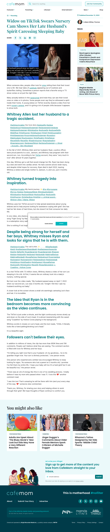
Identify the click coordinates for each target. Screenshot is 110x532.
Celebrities (83, 50)
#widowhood (15, 128)
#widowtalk (40, 254)
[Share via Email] (35, 38)
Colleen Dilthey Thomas (91, 22)
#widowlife (41, 125)
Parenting (14, 15)
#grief (44, 133)
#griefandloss (27, 197)
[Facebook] (80, 501)
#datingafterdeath (17, 257)
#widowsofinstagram (29, 128)
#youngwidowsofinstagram (35, 135)
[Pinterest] (91, 501)
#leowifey (24, 141)
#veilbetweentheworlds (47, 249)
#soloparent (15, 260)
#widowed (31, 254)
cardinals (33, 88)
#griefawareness (17, 135)
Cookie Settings (49, 223)
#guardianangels (44, 252)
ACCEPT (61, 223)
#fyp (44, 189)
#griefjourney (24, 133)
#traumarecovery (17, 143)
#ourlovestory (27, 138)
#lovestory (51, 135)
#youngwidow (54, 257)
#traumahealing (49, 141)
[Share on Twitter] (20, 38)
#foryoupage (52, 189)
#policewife (43, 130)
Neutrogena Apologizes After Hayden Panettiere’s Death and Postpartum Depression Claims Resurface (89, 57)
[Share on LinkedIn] (25, 38)
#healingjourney (35, 141)
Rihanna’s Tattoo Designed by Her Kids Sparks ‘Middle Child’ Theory (86, 441)
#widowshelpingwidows (48, 128)
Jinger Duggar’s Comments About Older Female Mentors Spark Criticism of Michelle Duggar (54, 442)
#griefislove (49, 138)
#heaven (55, 252)
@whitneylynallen (17, 125)
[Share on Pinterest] (30, 38)
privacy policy (80, 481)
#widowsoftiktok (31, 143)
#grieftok (37, 197)
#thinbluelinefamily (45, 192)
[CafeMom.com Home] (15, 3)
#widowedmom (39, 260)
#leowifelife (15, 141)
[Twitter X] (86, 501)
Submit (99, 477)
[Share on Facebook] (15, 38)
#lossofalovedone (46, 265)
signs (44, 85)
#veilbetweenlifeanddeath (26, 249)
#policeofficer (39, 194)
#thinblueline (33, 130)
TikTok (38, 155)
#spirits (13, 252)
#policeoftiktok (27, 194)
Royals (82, 84)
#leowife (34, 265)
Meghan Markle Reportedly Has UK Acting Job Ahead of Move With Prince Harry (89, 90)
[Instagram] (96, 501)
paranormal (34, 98)
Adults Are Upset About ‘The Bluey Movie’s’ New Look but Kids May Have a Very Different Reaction (21, 442)
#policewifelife (55, 130)
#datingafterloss (51, 254)
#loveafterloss (31, 257)
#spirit (12, 249)
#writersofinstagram (47, 143)
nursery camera (18, 105)
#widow (49, 125)
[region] (56, 220)
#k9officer (14, 133)
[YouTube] (101, 501)
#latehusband (15, 138)
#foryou (13, 192)
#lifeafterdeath (51, 247)
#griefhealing (39, 138)
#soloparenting (27, 260)
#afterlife (20, 252)
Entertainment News (15, 434)
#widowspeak (51, 260)
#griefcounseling (54, 133)
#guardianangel (31, 252)
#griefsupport (36, 133)
